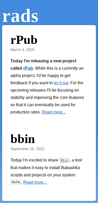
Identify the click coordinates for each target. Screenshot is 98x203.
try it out (61, 83)
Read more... (54, 112)
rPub (28, 68)
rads (20, 15)
